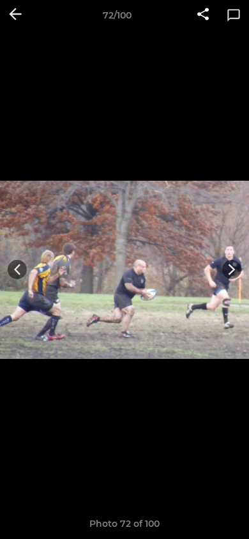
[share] (203, 15)
